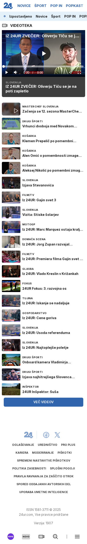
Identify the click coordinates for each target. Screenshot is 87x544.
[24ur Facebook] (46, 435)
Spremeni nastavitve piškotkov (43, 460)
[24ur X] (57, 435)
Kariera (22, 452)
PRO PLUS (68, 445)
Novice (41, 16)
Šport (56, 16)
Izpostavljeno (20, 16)
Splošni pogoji (62, 468)
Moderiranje (43, 452)
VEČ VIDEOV (43, 402)
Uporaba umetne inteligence (43, 492)
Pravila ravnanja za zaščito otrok (44, 476)
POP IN (70, 16)
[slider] (43, 66)
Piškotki (65, 452)
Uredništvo (47, 445)
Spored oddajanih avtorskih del (43, 484)
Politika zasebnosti (29, 468)
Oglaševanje (23, 445)
